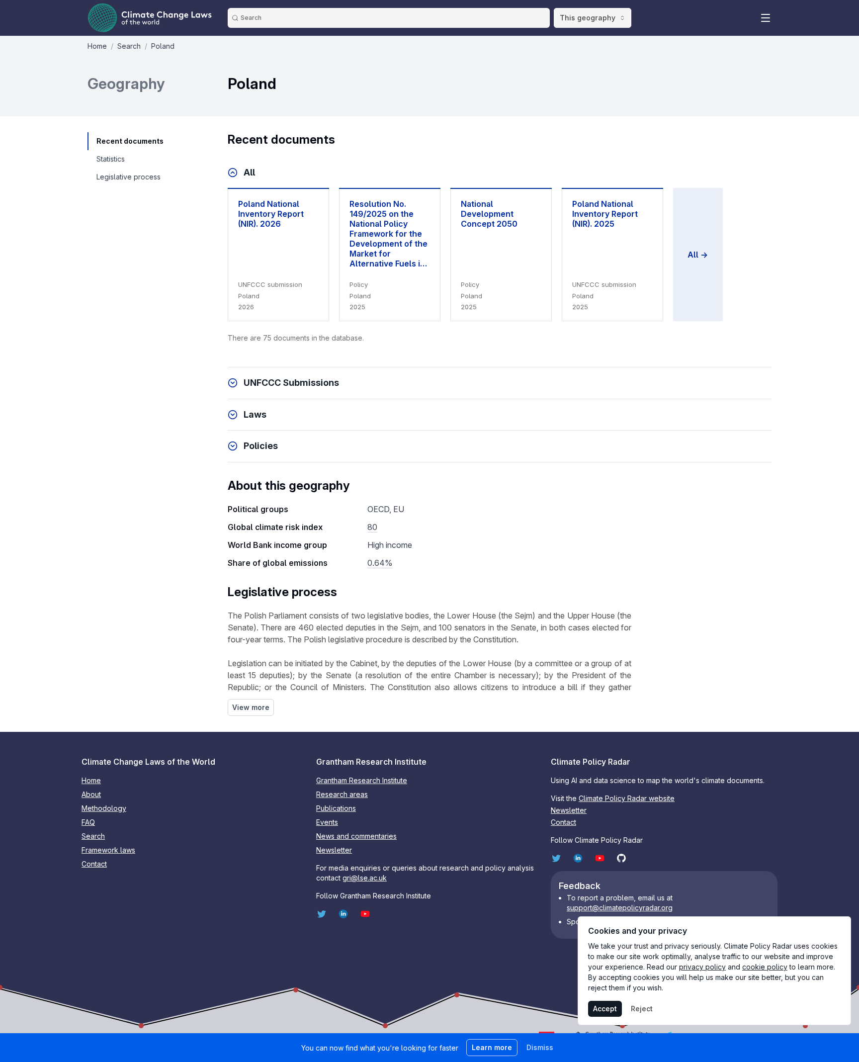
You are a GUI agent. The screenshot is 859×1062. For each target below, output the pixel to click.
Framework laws (108, 850)
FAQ (88, 822)
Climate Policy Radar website (627, 798)
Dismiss (539, 1047)
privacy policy (702, 967)
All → (697, 255)
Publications (336, 808)
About (91, 794)
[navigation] (129, 141)
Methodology (104, 808)
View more (250, 707)
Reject (642, 1008)
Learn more (492, 1047)
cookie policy (764, 967)
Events (327, 822)
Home (91, 780)
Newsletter (334, 850)
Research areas (342, 794)
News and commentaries (356, 836)
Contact (94, 864)
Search (93, 836)
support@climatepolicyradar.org (620, 907)
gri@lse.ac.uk (365, 878)
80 (372, 527)
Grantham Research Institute (361, 780)
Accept (605, 1008)
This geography (587, 17)
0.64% (380, 563)
